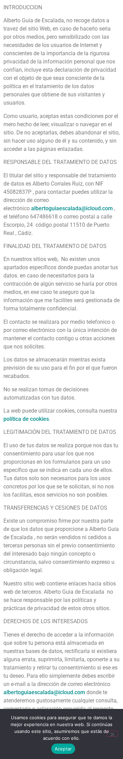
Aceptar (63, 748)
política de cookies (26, 419)
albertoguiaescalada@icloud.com (72, 208)
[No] (112, 734)
